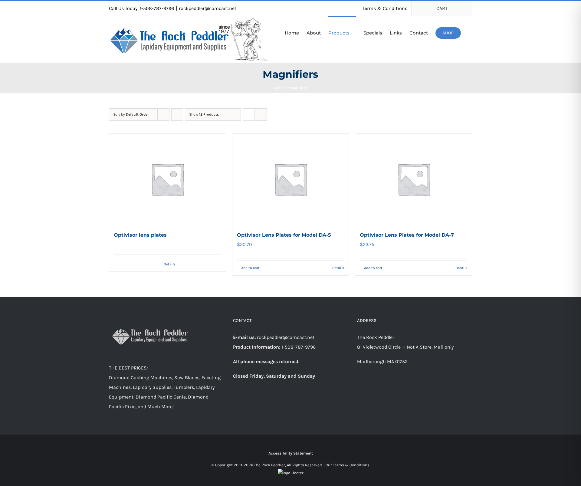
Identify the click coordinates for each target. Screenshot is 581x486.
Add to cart (250, 268)
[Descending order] (177, 114)
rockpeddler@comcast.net (207, 8)
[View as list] (261, 114)
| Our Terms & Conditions (346, 465)
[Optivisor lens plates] (167, 179)
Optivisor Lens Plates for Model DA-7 (407, 235)
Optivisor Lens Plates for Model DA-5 (284, 235)
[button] (470, 32)
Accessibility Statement (290, 453)
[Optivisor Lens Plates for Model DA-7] (413, 179)
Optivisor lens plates (140, 235)
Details (170, 264)
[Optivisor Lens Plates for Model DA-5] (290, 179)
